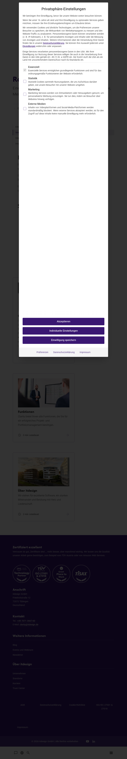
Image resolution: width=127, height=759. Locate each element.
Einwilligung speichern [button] (63, 340)
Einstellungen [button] (29, 46)
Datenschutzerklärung (53, 43)
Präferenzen (42, 352)
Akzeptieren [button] (63, 321)
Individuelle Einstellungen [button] (63, 330)
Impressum (85, 352)
